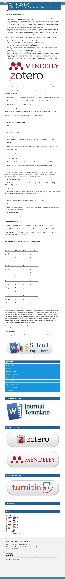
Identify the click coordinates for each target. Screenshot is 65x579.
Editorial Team (10, 365)
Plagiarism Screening (12, 384)
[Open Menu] (5, 3)
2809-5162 (14, 544)
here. (11, 327)
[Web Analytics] (9, 559)
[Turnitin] (32, 496)
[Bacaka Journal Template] (29, 420)
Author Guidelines (11, 381)
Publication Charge (11, 387)
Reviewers (9, 368)
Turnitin (49, 335)
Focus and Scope (11, 371)
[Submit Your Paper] (29, 354)
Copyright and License (12, 390)
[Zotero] (26, 80)
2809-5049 (27, 544)
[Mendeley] (34, 70)
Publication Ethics (11, 378)
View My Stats (15, 559)
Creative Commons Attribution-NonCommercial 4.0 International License (39, 557)
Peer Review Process (12, 374)
